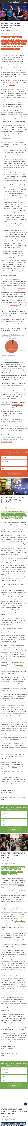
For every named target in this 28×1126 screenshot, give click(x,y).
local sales (20, 989)
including (8, 273)
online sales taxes (6, 978)
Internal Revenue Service (15, 439)
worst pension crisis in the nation (15, 53)
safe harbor (12, 84)
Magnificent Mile (12, 1053)
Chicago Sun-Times (16, 437)
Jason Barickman (6, 441)
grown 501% (23, 694)
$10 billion (14, 766)
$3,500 (9, 771)
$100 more (10, 965)
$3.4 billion (19, 735)
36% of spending (8, 650)
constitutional (16, 428)
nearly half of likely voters (8, 752)
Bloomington (5, 437)
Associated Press (6, 792)
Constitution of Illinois (8, 795)
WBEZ (21, 597)
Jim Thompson (20, 797)
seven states (16, 967)
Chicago (3, 1049)
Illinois (3, 439)
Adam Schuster (6, 30)
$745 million (20, 637)
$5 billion (13, 641)
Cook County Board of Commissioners (13, 1051)
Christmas (10, 1049)
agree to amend (14, 684)
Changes (3, 995)
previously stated (14, 304)
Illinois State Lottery (8, 797)
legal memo (20, 200)
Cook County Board (6, 927)
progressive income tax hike (15, 733)
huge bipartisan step (17, 404)
